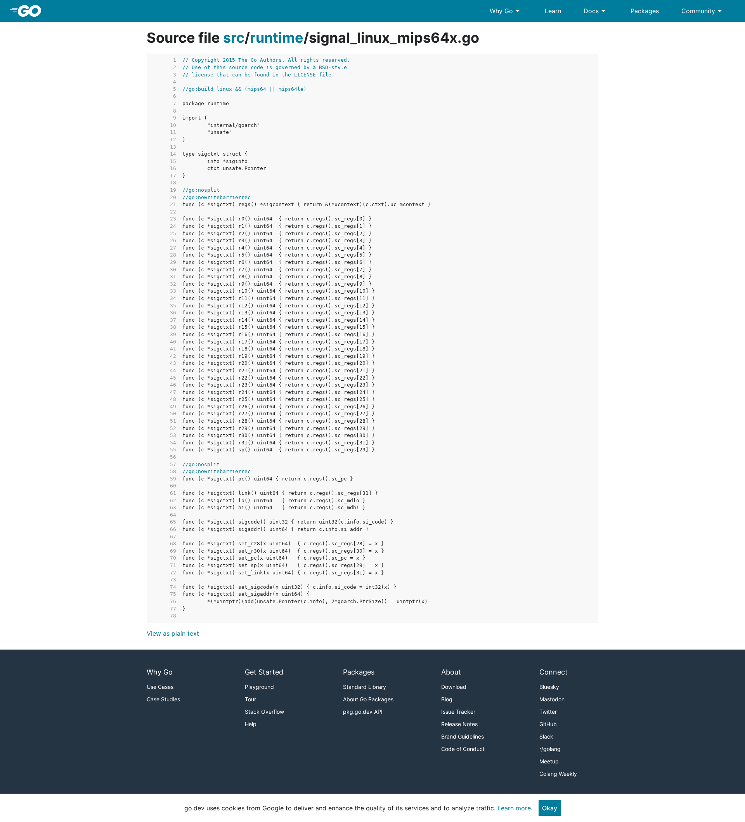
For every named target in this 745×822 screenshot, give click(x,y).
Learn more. (514, 808)
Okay (549, 808)
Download (453, 686)
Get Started (264, 672)
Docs (596, 11)
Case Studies (163, 699)
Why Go (506, 11)
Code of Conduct (463, 749)
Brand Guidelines (462, 736)
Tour (250, 699)
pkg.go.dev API (363, 711)
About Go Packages (368, 699)
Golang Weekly (558, 773)
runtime (276, 37)
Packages (645, 11)
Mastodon (552, 699)
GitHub (548, 724)
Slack (546, 736)
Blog (446, 699)
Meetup (549, 761)
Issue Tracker (458, 711)
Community (702, 11)
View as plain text (173, 633)
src (233, 37)
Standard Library (364, 686)
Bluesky (549, 686)
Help (250, 724)
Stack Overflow (264, 711)
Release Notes (459, 724)
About (451, 672)
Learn (553, 11)
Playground (259, 686)
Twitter (548, 711)
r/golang (550, 749)
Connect (553, 672)
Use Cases (160, 686)
